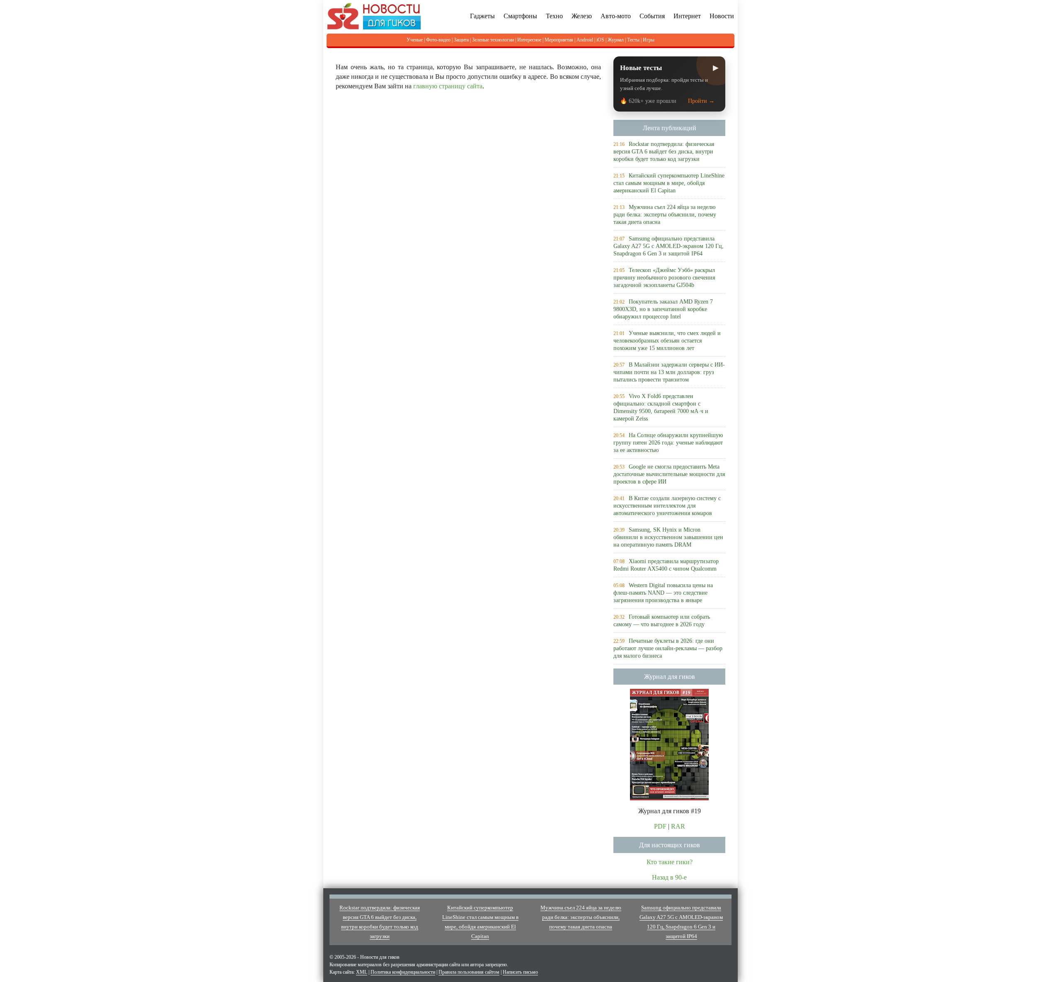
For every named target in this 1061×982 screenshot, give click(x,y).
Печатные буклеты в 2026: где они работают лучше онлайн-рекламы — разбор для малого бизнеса (667, 648)
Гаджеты (482, 15)
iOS (600, 40)
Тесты (633, 40)
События (652, 15)
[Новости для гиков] (374, 15)
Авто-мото (616, 15)
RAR (678, 826)
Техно (554, 15)
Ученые (415, 40)
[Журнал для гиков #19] (669, 743)
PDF (660, 826)
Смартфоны (520, 15)
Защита (461, 40)
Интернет (687, 15)
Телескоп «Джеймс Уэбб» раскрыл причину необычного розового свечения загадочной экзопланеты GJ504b (664, 277)
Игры (648, 40)
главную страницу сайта (447, 86)
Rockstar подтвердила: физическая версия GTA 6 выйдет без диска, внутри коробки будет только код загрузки (663, 151)
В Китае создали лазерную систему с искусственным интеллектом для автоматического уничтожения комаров (667, 505)
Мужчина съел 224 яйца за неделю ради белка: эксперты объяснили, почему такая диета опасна (664, 214)
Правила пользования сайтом (468, 972)
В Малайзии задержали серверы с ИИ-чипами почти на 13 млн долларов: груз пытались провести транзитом (669, 372)
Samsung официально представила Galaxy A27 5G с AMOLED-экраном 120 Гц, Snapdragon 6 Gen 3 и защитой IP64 (668, 246)
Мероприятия (559, 40)
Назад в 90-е (669, 877)
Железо (582, 15)
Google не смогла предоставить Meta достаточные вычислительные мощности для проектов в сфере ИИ (669, 474)
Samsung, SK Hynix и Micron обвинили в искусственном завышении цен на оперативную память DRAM (668, 537)
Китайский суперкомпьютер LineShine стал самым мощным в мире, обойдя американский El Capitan (668, 183)
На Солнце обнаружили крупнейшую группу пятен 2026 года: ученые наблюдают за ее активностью (668, 442)
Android (585, 40)
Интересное (529, 40)
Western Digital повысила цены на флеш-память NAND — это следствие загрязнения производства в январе (663, 592)
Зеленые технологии (493, 40)
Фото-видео (438, 40)
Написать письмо (520, 972)
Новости (722, 15)
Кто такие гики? (670, 861)
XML (361, 972)
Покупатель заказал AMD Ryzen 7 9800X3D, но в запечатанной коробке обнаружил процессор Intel (663, 309)
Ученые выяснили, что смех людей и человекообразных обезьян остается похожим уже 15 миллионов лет (667, 340)
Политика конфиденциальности (403, 972)
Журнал (616, 40)
